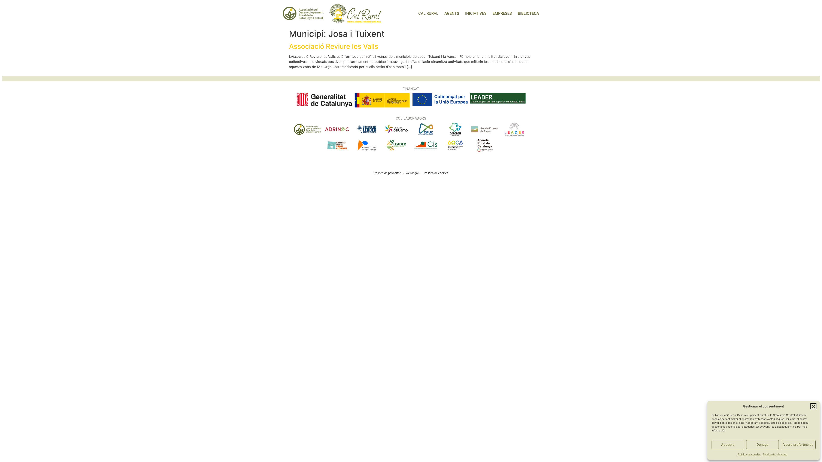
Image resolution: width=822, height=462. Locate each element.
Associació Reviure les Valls (333, 46)
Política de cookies (749, 454)
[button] (813, 406)
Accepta (727, 445)
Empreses (502, 13)
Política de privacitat (775, 454)
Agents (451, 13)
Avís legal (412, 173)
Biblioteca (528, 13)
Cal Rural (428, 13)
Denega (762, 445)
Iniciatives (476, 13)
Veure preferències (798, 445)
